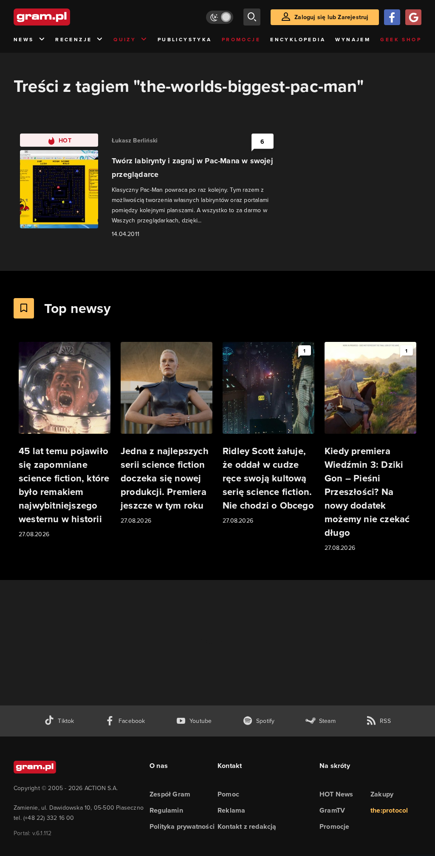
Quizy (124, 39)
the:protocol (389, 810)
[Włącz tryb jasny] (219, 17)
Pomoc (228, 794)
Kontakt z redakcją (247, 826)
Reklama (231, 810)
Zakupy (381, 794)
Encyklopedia (297, 39)
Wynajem (352, 39)
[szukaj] (251, 17)
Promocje (241, 39)
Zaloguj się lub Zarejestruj (331, 17)
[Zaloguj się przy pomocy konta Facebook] (392, 17)
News (24, 39)
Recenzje (73, 39)
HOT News (336, 794)
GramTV (332, 810)
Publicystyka (185, 39)
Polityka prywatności (182, 826)
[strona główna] (63, 17)
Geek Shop (400, 39)
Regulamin (166, 810)
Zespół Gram (170, 794)
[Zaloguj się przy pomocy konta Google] (413, 17)
